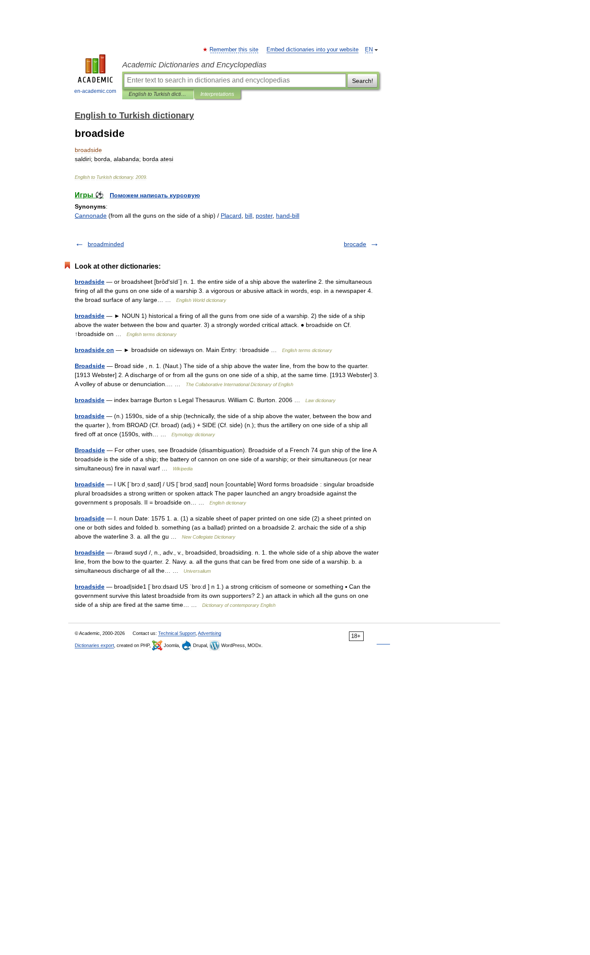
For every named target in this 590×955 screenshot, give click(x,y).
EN (369, 50)
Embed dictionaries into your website (312, 50)
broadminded (106, 244)
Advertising (209, 633)
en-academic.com (95, 91)
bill (248, 215)
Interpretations (217, 94)
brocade (355, 244)
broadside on (94, 349)
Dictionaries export (94, 645)
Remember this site (234, 50)
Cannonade (91, 215)
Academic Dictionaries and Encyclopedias (194, 64)
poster (264, 215)
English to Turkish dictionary (158, 94)
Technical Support (177, 633)
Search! (362, 80)
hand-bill (287, 215)
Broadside (90, 365)
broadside (90, 281)
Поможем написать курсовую (155, 195)
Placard (231, 215)
